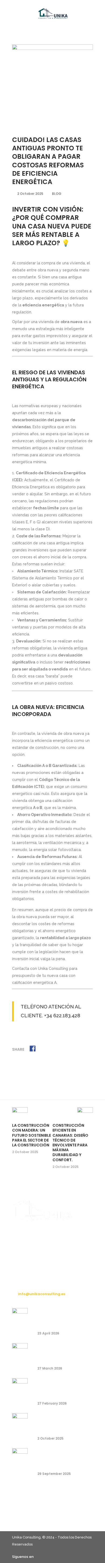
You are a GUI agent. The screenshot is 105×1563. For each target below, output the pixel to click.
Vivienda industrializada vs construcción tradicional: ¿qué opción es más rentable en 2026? (61, 1317)
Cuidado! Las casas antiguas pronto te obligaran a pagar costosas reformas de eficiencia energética (61, 1422)
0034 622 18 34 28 (34, 1284)
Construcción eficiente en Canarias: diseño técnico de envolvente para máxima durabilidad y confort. (70, 1142)
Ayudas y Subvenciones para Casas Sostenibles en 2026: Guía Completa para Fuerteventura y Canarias (60, 1352)
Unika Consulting (26, 1537)
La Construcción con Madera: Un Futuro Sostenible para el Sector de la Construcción (31, 1135)
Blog (56, 193)
